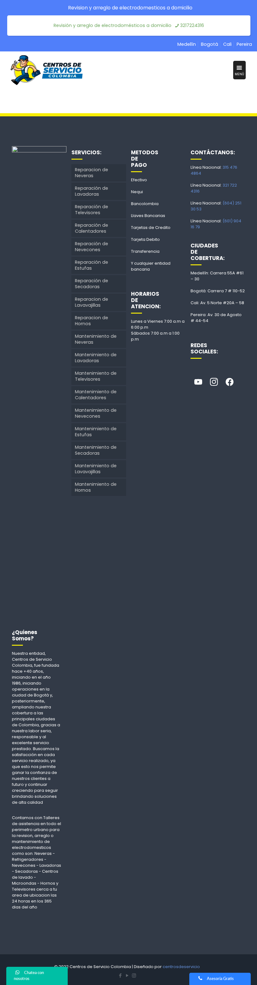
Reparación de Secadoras (91, 284)
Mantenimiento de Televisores (96, 376)
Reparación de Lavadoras (91, 191)
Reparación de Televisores (91, 210)
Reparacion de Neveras (91, 173)
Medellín (186, 44)
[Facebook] (230, 382)
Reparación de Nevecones (91, 247)
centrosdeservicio (181, 967)
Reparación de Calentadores (91, 228)
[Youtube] (198, 382)
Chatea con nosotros (29, 976)
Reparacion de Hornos (91, 321)
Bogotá (209, 44)
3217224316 (192, 25)
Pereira (244, 44)
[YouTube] (127, 975)
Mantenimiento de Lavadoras (96, 358)
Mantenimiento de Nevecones (96, 413)
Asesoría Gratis (220, 979)
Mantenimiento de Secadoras (96, 450)
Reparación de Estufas (91, 265)
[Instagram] (214, 382)
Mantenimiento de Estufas (96, 432)
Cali (227, 44)
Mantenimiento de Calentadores (96, 395)
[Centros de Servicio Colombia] (46, 70)
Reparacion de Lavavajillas (91, 302)
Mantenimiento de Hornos (96, 487)
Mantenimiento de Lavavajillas (96, 469)
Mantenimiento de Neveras (96, 339)
